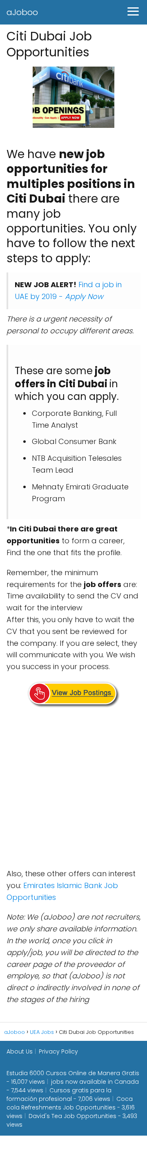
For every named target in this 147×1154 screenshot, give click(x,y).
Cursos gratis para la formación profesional (59, 1094)
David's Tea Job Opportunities (72, 1116)
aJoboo (22, 12)
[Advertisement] (73, 789)
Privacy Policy (58, 1051)
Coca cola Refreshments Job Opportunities (70, 1103)
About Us (20, 1051)
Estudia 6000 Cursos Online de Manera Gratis (73, 1073)
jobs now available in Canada (95, 1082)
